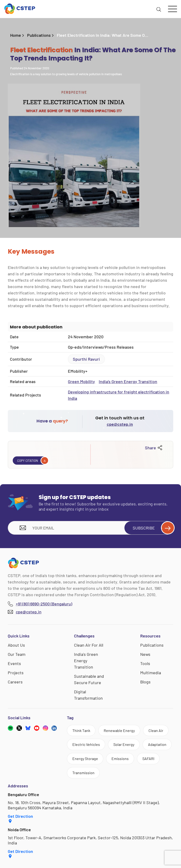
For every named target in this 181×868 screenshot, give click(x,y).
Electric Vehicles (86, 744)
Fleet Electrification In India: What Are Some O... (102, 35)
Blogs (145, 681)
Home (15, 35)
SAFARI (148, 758)
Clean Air (155, 730)
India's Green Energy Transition (86, 661)
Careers (15, 681)
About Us (16, 645)
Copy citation (27, 461)
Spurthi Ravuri (86, 359)
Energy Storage (85, 758)
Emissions (120, 758)
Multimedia (150, 672)
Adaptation (157, 744)
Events (14, 663)
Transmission (83, 772)
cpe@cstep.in (120, 424)
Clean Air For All (88, 645)
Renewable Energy (119, 730)
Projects (16, 672)
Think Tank (81, 730)
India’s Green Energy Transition (128, 381)
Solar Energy (123, 744)
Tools (145, 663)
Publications (39, 35)
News (145, 654)
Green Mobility (81, 381)
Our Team (16, 654)
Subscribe (144, 527)
